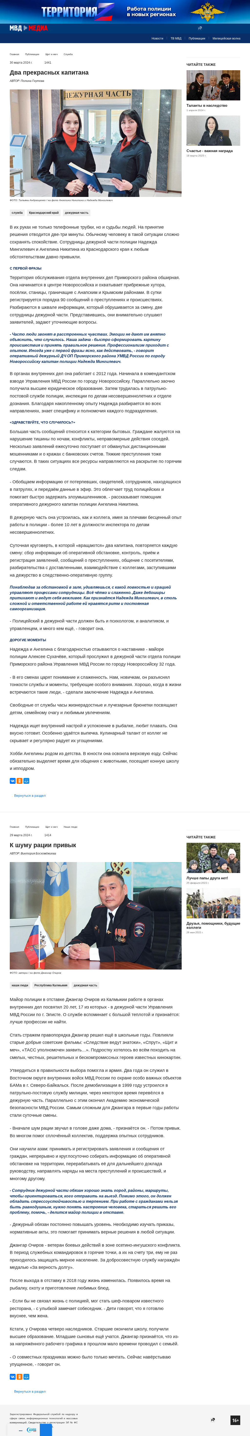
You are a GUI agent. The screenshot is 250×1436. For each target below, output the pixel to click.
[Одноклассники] (19, 781)
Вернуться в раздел (30, 795)
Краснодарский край (44, 212)
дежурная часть (76, 212)
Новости (157, 38)
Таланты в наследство (207, 105)
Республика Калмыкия (50, 985)
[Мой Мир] (26, 781)
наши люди (20, 985)
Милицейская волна (226, 38)
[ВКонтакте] (13, 781)
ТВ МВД (176, 38)
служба (17, 212)
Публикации (197, 38)
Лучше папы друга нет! (207, 878)
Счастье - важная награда (210, 151)
